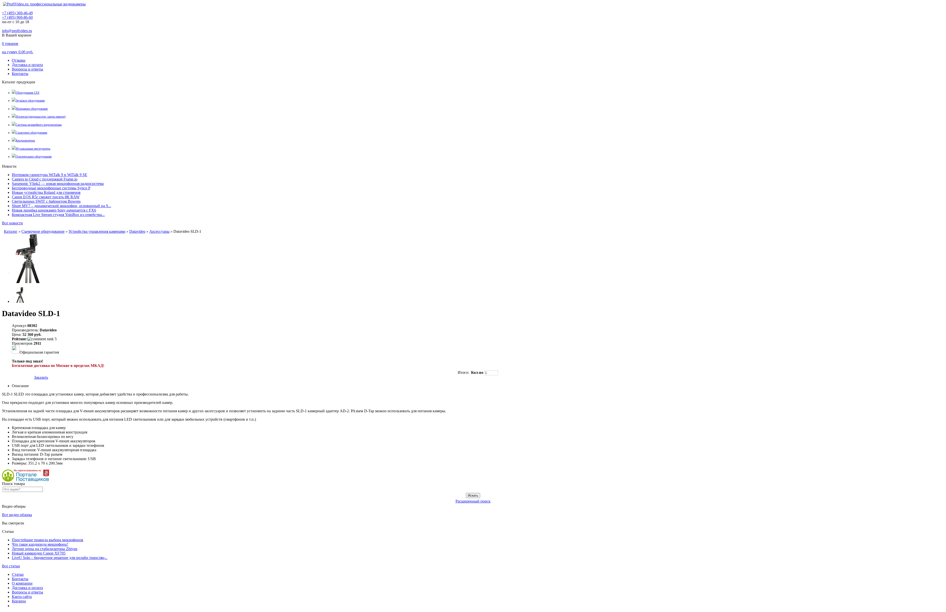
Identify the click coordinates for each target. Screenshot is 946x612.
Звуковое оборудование (30, 100)
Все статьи (11, 566)
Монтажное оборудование (32, 108)
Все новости (12, 223)
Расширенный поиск (473, 501)
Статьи (18, 574)
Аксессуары (159, 231)
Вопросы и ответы (27, 69)
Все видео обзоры (17, 515)
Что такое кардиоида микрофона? (40, 544)
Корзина (19, 601)
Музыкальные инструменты (33, 148)
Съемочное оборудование (31, 132)
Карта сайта (22, 596)
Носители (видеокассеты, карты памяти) (41, 116)
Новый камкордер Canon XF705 (39, 553)
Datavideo (137, 231)
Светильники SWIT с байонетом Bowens (46, 201)
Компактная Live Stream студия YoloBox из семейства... (58, 215)
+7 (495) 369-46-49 (17, 13)
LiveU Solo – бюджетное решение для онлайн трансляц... (59, 558)
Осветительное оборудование (34, 156)
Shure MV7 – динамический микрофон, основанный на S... (61, 206)
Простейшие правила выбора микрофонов (47, 540)
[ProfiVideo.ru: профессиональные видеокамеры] (44, 4)
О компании (22, 583)
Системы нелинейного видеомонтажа (39, 124)
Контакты (20, 74)
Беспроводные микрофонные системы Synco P (51, 188)
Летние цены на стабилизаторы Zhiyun (44, 549)
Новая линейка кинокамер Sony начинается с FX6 (54, 210)
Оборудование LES (27, 92)
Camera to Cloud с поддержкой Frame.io (44, 179)
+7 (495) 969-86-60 (17, 17)
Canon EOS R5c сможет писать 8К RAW (46, 197)
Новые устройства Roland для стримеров (46, 192)
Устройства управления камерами (96, 231)
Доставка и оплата (27, 65)
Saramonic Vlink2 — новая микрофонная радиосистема (58, 183)
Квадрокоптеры (25, 140)
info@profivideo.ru (17, 31)
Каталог (10, 231)
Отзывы (18, 60)
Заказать (41, 377)
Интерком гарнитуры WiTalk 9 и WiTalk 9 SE (49, 175)
